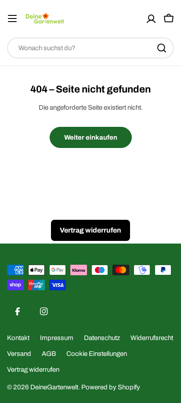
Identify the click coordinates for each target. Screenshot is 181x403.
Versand (19, 353)
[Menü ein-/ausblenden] (12, 18)
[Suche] (161, 48)
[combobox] (90, 48)
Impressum (56, 337)
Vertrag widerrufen (33, 369)
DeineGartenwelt (54, 387)
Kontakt (18, 337)
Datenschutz (102, 337)
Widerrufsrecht (151, 337)
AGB (49, 353)
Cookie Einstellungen (96, 353)
